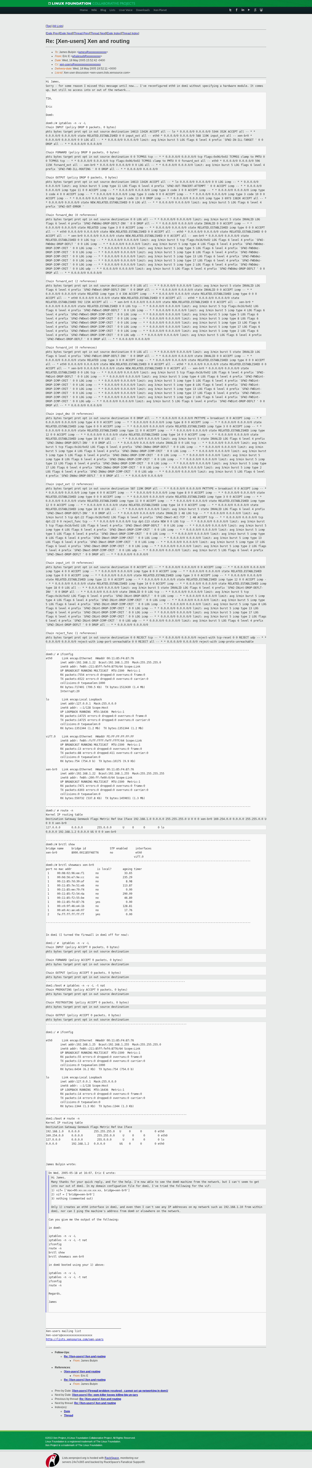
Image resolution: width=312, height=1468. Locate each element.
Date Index (114, 33)
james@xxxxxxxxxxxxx (92, 52)
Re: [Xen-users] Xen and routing (85, 1356)
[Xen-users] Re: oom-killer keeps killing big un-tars (105, 1394)
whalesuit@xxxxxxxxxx (86, 56)
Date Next (66, 33)
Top (48, 26)
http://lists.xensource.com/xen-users (74, 1339)
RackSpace (112, 1458)
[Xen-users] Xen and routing (82, 1371)
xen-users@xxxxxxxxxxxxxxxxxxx (80, 64)
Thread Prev (81, 33)
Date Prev (52, 33)
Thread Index (130, 33)
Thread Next (98, 33)
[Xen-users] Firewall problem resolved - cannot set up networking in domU (120, 1390)
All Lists (58, 26)
